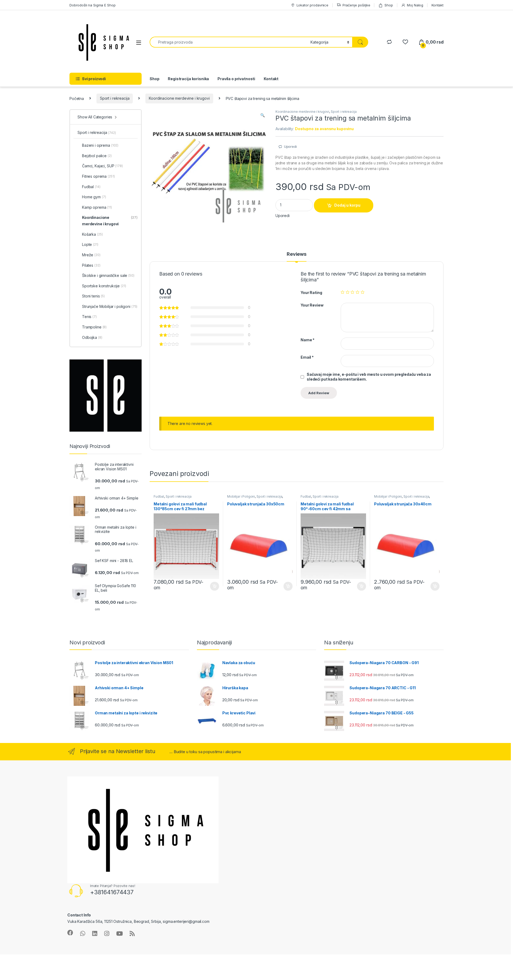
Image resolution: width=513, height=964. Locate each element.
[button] (262, 115)
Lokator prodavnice (312, 5)
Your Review (312, 305)
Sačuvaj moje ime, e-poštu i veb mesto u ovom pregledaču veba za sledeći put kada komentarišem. (369, 376)
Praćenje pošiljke (356, 5)
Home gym (94, 197)
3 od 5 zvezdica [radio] (352, 292)
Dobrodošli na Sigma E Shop (92, 5)
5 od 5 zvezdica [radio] (362, 292)
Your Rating (311, 292)
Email (307, 357)
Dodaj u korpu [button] (214, 586)
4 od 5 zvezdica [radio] (357, 292)
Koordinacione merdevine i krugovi (179, 98)
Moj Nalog (415, 5)
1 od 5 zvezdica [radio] (342, 292)
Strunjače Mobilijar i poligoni (109, 306)
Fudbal (159, 496)
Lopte (90, 244)
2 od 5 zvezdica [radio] (347, 292)
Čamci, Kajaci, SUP (102, 166)
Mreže (91, 255)
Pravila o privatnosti (236, 78)
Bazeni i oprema (100, 145)
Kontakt (438, 5)
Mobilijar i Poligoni (241, 496)
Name (307, 340)
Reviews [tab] (296, 254)
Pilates (91, 265)
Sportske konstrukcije (104, 286)
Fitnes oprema (98, 176)
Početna (76, 98)
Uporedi (290, 146)
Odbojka (92, 337)
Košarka (92, 234)
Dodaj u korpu (347, 205)
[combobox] (229, 42)
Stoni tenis (93, 296)
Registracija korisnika (188, 78)
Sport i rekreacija (114, 98)
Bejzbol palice (97, 155)
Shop (388, 5)
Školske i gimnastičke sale (108, 275)
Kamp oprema (97, 207)
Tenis (89, 316)
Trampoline (94, 327)
